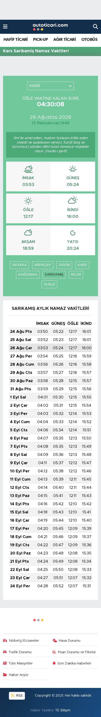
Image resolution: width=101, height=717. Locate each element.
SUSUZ (49, 284)
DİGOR (64, 265)
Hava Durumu (69, 640)
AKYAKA (19, 265)
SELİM (76, 274)
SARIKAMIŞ (54, 274)
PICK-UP (40, 40)
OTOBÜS (89, 40)
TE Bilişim (62, 710)
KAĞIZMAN (27, 274)
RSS (19, 695)
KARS (82, 265)
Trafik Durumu (19, 652)
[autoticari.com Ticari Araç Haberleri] (50, 27)
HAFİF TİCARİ (16, 40)
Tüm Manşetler (20, 663)
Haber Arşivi (18, 675)
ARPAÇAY (42, 265)
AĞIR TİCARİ (64, 40)
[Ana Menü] (5, 27)
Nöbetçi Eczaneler (24, 640)
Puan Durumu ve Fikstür (77, 652)
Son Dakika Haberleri (74, 663)
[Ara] (95, 27)
